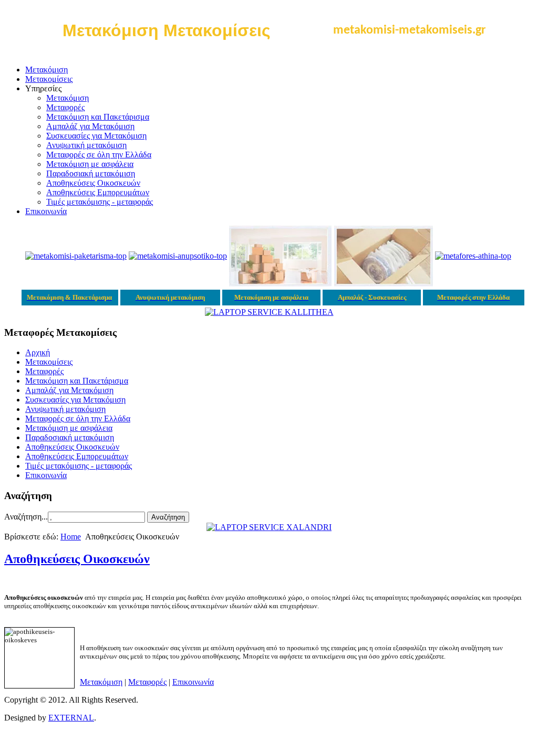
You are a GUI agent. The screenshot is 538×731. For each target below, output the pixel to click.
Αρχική (37, 352)
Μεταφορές (65, 107)
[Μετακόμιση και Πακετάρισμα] (76, 255)
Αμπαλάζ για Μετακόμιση (90, 126)
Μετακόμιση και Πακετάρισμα (97, 116)
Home (70, 536)
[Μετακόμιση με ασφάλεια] (280, 283)
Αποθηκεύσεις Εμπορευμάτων (97, 192)
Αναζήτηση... (26, 516)
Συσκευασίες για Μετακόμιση (96, 135)
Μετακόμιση (46, 69)
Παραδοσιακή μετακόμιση (90, 173)
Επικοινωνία (46, 211)
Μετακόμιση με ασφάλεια (89, 164)
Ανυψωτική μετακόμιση (86, 145)
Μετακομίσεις (49, 79)
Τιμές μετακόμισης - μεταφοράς (99, 201)
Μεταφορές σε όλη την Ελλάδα (98, 154)
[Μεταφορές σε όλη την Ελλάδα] (473, 255)
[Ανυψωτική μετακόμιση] (178, 255)
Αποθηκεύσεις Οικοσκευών (93, 182)
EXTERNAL (71, 717)
